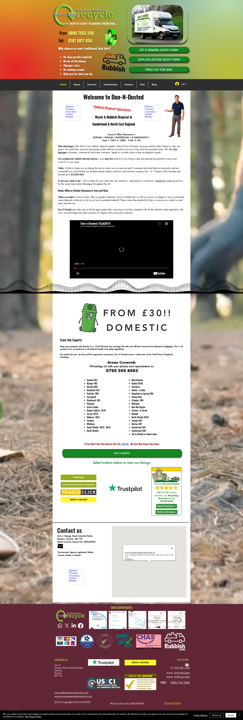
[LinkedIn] (73, 625)
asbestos (169, 346)
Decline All (216, 715)
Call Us (125, 444)
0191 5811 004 (182, 667)
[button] (172, 703)
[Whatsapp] (60, 625)
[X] (67, 625)
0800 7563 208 (81, 33)
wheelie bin (160, 180)
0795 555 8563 (182, 673)
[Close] (239, 715)
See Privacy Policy (33, 716)
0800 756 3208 (180, 682)
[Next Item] (180, 620)
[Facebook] (80, 625)
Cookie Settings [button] (200, 715)
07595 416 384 (182, 677)
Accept (231, 715)
